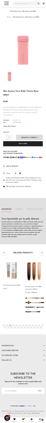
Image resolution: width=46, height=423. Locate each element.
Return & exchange (35, 209)
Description (6, 209)
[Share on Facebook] (16, 173)
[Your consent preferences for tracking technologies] (42, 419)
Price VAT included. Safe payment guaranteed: (13, 152)
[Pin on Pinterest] (20, 173)
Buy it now (23, 143)
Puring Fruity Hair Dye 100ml (11, 285)
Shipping (19, 209)
